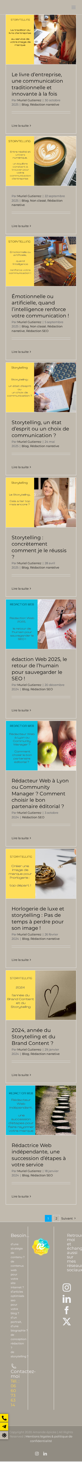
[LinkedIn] (67, 1299)
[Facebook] (67, 1310)
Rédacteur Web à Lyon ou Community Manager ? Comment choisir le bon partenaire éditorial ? (40, 793)
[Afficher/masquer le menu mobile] (74, 7)
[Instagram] (67, 1288)
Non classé (38, 200)
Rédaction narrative (44, 104)
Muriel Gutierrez (29, 100)
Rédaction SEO (37, 331)
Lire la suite (20, 125)
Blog (25, 104)
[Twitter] (67, 1322)
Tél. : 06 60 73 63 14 (15, 1393)
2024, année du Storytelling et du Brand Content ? (33, 1036)
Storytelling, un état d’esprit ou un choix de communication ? (40, 428)
